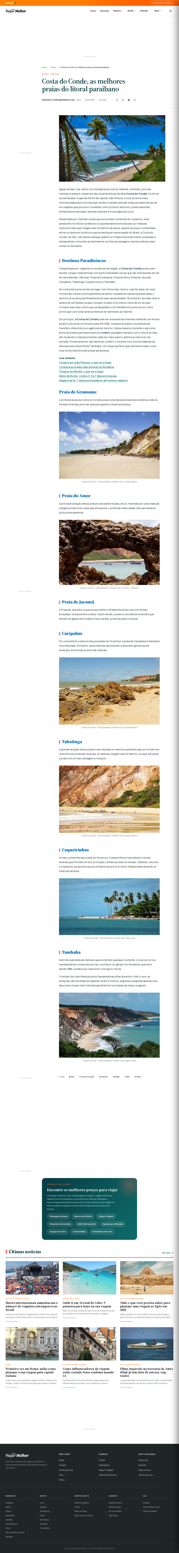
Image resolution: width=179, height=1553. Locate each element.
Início (93, 10)
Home (44, 67)
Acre (42, 1502)
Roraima (44, 1524)
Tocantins (44, 1528)
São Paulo (113, 1515)
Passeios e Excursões (60, 1224)
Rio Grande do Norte (15, 1532)
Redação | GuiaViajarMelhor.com (58, 99)
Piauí (8, 1528)
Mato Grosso (80, 1511)
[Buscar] (170, 11)
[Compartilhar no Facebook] (117, 100)
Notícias (104, 10)
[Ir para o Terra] (11, 3)
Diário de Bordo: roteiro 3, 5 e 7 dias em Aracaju (88, 376)
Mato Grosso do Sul (83, 1515)
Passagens (104, 1465)
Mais (156, 10)
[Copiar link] (134, 100)
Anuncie (142, 1465)
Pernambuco (11, 1524)
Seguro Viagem (106, 1216)
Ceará (8, 1511)
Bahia (8, 1507)
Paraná (146, 1502)
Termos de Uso (145, 1475)
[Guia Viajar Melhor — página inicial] (16, 11)
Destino (117, 10)
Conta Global (79, 1231)
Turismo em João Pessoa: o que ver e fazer (85, 362)
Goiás (77, 1507)
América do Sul (66, 1470)
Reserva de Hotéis (83, 1216)
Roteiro (138, 1076)
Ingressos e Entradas (112, 1224)
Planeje (144, 10)
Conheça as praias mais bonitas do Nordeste (86, 367)
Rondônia (44, 1519)
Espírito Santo (115, 1502)
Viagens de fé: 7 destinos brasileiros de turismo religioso (93, 380)
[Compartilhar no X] (123, 100)
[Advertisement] (89, 36)
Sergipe (9, 1536)
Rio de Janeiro (115, 1511)
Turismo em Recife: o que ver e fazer (81, 371)
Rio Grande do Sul (151, 1507)
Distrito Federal (81, 1502)
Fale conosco (144, 1470)
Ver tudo (166, 1252)
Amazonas (45, 1511)
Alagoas (9, 1502)
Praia (127, 1076)
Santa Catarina (150, 1511)
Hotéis (102, 1460)
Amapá (43, 1507)
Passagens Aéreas (59, 1216)
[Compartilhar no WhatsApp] (128, 100)
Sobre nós (143, 1460)
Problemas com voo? (102, 1231)
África (62, 1479)
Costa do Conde (86, 1076)
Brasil (130, 10)
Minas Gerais (115, 1507)
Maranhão (10, 1515)
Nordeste (103, 1076)
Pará (42, 1515)
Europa (62, 1465)
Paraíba (55, 74)
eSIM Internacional (86, 1224)
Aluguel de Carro (58, 1231)
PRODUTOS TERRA (162, 3)
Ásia (61, 1475)
